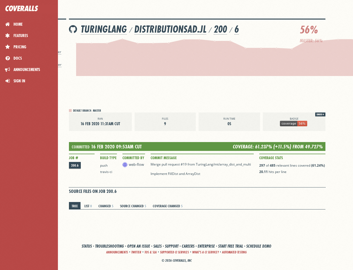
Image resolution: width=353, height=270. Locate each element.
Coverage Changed (168, 205)
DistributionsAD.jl (170, 29)
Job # (73, 158)
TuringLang (104, 29)
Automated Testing (234, 252)
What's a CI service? (205, 252)
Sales (157, 246)
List (88, 205)
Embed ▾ (320, 114)
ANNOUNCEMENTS (117, 252)
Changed (105, 205)
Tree (75, 205)
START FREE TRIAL (230, 246)
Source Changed (133, 205)
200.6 (75, 165)
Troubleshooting (109, 246)
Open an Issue (138, 246)
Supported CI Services (174, 252)
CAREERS (188, 246)
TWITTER (136, 252)
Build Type (108, 158)
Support (171, 246)
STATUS (87, 246)
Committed (81, 147)
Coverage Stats (271, 158)
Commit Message (163, 158)
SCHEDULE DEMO (258, 246)
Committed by (133, 158)
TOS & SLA (151, 252)
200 (220, 29)
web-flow (136, 164)
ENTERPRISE (206, 246)
